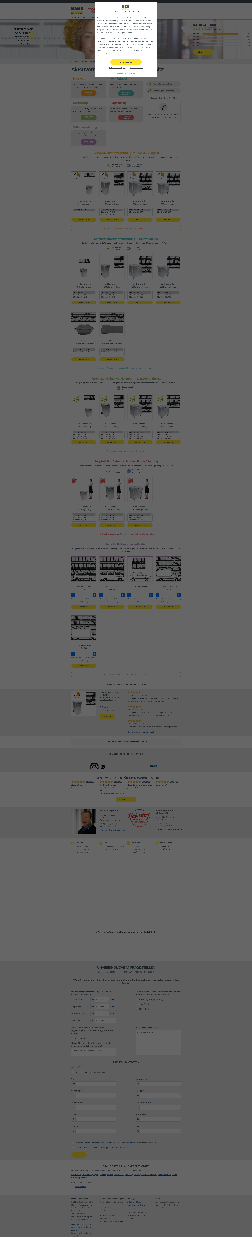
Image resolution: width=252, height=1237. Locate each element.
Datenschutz (121, 73)
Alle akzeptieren (126, 62)
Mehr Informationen (136, 68)
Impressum (131, 73)
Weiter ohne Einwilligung (117, 68)
